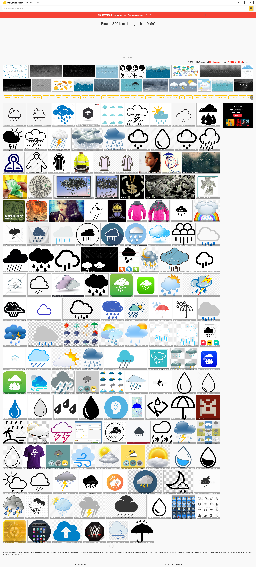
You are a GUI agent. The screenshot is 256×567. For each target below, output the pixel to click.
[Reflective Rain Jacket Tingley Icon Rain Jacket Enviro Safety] (82, 162)
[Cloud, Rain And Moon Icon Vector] (96, 211)
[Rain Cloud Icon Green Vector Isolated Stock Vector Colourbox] (121, 285)
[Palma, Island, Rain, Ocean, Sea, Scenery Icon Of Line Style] (14, 432)
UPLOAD (249, 3)
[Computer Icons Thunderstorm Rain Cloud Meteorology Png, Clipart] (145, 482)
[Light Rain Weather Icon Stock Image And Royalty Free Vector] (14, 359)
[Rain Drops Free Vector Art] (40, 407)
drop (58, 97)
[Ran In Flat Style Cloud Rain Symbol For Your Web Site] (112, 309)
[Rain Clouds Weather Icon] (125, 359)
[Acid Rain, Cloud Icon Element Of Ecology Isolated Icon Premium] (181, 211)
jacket (85, 97)
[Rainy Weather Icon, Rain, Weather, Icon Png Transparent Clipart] (38, 382)
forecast (66, 97)
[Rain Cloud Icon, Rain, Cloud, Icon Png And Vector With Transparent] (88, 114)
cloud (28, 97)
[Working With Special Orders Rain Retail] (88, 432)
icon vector (150, 97)
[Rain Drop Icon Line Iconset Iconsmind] (184, 382)
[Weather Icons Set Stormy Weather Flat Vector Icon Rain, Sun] (58, 457)
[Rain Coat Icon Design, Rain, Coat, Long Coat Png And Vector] (59, 162)
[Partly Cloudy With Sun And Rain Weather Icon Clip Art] (66, 359)
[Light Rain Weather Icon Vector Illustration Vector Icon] (210, 334)
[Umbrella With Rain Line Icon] (185, 309)
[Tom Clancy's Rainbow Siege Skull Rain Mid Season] (14, 531)
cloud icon (36, 97)
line (205, 97)
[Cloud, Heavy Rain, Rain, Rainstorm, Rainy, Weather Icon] (209, 139)
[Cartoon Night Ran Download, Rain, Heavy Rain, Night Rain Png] (14, 114)
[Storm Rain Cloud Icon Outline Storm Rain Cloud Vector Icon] (137, 114)
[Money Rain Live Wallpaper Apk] (40, 187)
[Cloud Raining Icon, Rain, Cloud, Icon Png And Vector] (14, 234)
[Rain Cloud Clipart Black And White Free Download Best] (67, 531)
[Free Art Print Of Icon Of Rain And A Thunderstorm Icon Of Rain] (59, 139)
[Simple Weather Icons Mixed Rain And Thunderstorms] (89, 507)
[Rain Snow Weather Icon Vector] (139, 432)
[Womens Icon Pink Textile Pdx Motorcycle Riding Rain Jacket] (159, 211)
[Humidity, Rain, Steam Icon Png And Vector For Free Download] (183, 457)
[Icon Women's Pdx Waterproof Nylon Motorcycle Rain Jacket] (137, 211)
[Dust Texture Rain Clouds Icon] (39, 234)
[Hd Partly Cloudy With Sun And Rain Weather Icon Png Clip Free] (136, 334)
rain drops (233, 97)
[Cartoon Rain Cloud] (207, 211)
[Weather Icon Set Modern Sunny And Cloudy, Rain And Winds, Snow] (208, 432)
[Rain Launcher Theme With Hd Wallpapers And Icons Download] (39, 531)
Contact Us (178, 564)
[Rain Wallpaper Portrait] (66, 211)
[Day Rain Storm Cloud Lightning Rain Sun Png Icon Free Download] (13, 139)
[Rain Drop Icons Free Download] (91, 407)
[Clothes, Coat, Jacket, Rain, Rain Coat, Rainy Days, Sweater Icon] (13, 162)
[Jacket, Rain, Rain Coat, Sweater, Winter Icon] (36, 162)
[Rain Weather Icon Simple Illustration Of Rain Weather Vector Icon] (208, 114)
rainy (134, 97)
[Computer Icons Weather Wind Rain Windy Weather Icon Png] (83, 457)
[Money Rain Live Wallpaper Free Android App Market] (15, 187)
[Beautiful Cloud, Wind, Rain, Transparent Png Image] (118, 531)
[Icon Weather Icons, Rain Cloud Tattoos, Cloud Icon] (208, 507)
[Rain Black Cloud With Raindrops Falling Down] (96, 285)
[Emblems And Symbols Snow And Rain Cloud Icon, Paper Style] (136, 234)
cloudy (141, 97)
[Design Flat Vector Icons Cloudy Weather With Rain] (207, 482)
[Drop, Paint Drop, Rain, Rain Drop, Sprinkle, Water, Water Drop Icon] (162, 139)
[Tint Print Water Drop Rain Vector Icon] (159, 507)
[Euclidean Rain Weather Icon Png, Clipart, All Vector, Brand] (81, 334)
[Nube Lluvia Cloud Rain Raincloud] (38, 359)
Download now (151, 15)
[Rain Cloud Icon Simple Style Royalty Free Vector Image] (174, 259)
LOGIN (240, 3)
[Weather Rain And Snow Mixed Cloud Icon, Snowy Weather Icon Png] (38, 432)
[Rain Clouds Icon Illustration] (68, 285)
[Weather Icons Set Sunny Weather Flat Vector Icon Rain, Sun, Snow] (133, 457)
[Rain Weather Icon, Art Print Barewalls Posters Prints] (158, 359)
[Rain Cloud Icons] (39, 285)
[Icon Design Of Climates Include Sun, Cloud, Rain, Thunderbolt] (115, 482)
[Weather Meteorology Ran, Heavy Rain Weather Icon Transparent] (62, 382)
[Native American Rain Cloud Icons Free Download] (184, 234)
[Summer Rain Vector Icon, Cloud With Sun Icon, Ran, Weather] (136, 309)
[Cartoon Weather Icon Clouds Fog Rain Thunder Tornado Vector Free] (184, 507)
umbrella (161, 97)
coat (175, 97)
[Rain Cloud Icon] (15, 259)
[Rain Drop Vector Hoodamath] (15, 407)
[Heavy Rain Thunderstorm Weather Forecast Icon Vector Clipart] (36, 507)
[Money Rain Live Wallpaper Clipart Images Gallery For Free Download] (37, 211)
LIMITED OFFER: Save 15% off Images (207, 62)
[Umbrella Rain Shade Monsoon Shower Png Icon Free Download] (183, 407)
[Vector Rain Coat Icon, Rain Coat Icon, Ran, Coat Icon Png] (104, 162)
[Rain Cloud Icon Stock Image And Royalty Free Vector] (14, 309)
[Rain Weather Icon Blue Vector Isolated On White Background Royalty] (209, 359)
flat (104, 97)
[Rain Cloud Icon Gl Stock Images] (14, 285)
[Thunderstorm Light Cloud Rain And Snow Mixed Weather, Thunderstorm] (178, 482)
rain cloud (75, 97)
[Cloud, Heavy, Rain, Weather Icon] (209, 309)
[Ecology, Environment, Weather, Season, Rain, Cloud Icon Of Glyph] (87, 234)
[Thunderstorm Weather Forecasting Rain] (126, 507)
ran (98, 97)
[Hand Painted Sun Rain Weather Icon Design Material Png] (186, 334)
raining (242, 97)
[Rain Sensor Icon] (158, 407)
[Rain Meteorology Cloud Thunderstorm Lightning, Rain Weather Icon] (87, 139)
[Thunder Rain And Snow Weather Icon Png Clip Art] (184, 432)
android (197, 97)
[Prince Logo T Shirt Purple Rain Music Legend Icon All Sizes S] (34, 457)
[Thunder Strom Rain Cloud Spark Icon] (61, 432)
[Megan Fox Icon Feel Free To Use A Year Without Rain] (150, 162)
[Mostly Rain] (159, 234)
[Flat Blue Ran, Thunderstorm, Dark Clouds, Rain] (81, 309)
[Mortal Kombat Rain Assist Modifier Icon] (117, 211)
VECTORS (29, 3)
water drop (125, 97)
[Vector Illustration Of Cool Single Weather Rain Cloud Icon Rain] (160, 114)
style (210, 97)
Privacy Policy (169, 564)
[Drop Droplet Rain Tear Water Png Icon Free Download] (12, 457)
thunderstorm (113, 97)
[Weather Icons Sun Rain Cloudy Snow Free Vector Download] (112, 382)
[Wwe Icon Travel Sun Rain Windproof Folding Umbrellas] (94, 531)
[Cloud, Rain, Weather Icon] (15, 334)
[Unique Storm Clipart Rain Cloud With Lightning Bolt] (65, 482)
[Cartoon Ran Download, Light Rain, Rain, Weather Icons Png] (183, 114)
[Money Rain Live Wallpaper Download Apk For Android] (74, 187)
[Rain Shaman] (208, 407)
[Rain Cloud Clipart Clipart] (61, 507)
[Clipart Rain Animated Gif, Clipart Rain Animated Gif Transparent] (115, 139)
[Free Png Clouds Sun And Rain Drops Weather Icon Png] (111, 334)
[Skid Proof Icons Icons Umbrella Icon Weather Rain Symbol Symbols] (137, 407)
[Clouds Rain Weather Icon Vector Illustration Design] (136, 382)
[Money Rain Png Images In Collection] (170, 187)
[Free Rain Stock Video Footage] (201, 162)
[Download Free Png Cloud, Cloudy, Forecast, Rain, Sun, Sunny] (108, 457)
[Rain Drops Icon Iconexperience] (66, 407)
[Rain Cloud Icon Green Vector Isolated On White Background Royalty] (146, 285)
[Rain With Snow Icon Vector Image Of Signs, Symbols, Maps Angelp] (114, 432)
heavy (46, 97)
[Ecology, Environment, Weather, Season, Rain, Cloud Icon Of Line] (112, 234)
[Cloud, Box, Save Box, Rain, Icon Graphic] (44, 309)
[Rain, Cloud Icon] (208, 234)
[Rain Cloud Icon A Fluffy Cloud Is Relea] (15, 482)
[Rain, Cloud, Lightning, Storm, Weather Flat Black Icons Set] (90, 482)
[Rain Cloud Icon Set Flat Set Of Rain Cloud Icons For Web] (112, 114)
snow (92, 97)
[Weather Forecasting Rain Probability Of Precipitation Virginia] (116, 407)
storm (169, 97)
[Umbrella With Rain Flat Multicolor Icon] (160, 309)
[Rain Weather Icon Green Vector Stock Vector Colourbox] (14, 382)
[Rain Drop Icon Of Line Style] (208, 382)
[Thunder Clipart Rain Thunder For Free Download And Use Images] (202, 285)
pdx (182, 97)
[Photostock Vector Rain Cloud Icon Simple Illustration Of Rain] (63, 114)
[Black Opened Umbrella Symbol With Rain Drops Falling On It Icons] (142, 531)
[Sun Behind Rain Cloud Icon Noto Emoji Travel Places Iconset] (170, 285)
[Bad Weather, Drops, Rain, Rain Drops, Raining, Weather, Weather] (138, 139)
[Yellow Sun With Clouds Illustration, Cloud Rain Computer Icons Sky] (158, 457)
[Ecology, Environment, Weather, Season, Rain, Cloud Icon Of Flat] (63, 234)
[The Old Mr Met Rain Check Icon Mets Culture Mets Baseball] (171, 162)
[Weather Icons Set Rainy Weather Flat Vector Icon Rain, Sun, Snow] (87, 382)
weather (8, 97)
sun (52, 97)
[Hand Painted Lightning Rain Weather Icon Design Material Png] (161, 334)
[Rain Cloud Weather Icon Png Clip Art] (92, 359)
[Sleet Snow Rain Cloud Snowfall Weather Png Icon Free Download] (162, 432)
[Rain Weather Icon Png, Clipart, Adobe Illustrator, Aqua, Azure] (183, 359)
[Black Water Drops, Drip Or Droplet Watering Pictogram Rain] (160, 382)
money (189, 97)
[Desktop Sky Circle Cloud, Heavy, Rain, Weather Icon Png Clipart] (45, 334)
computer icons (221, 97)
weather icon (18, 97)
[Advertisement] (128, 42)
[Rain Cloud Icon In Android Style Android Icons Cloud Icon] (205, 259)
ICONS (37, 3)
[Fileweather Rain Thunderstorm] (13, 507)
